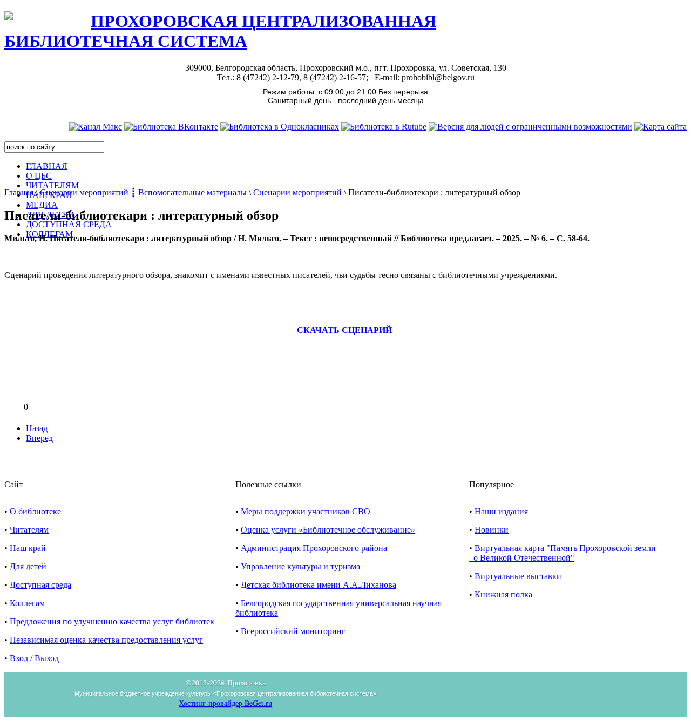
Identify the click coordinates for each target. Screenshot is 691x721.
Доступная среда (40, 584)
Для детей (28, 566)
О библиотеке (35, 511)
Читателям (29, 529)
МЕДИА (42, 204)
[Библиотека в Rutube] (383, 126)
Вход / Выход (34, 658)
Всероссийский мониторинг (293, 631)
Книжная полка (503, 594)
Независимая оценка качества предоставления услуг (106, 639)
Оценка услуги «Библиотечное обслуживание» (328, 529)
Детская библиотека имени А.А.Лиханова (318, 584)
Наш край (28, 548)
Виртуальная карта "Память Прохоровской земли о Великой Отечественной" (562, 552)
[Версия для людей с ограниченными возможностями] (530, 126)
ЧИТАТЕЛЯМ (52, 185)
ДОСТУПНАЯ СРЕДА (69, 224)
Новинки (492, 529)
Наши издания (501, 511)
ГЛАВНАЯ (46, 166)
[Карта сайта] (660, 126)
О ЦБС (39, 175)
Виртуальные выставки (518, 576)
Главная (18, 192)
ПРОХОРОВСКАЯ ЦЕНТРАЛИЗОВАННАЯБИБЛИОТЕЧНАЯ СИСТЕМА (220, 31)
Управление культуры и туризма (300, 566)
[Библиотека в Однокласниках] (279, 126)
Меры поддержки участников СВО (305, 511)
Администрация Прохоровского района (314, 548)
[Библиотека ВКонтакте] (171, 126)
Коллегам (27, 603)
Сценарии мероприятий (297, 192)
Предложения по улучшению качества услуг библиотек (112, 621)
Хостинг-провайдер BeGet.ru (225, 703)
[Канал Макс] (95, 126)
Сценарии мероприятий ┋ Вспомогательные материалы (143, 192)
